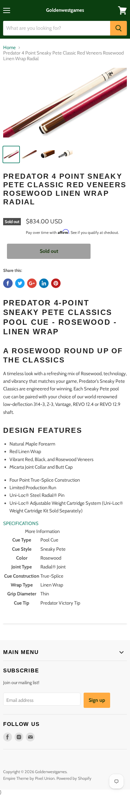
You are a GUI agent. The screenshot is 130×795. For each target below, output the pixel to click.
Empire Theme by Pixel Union (29, 778)
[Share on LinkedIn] (44, 283)
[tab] (65, 523)
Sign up (97, 700)
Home (9, 47)
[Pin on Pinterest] (56, 283)
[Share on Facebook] (8, 283)
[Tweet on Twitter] (20, 283)
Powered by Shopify (74, 778)
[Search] (118, 28)
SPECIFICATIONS (20, 523)
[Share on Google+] (32, 283)
